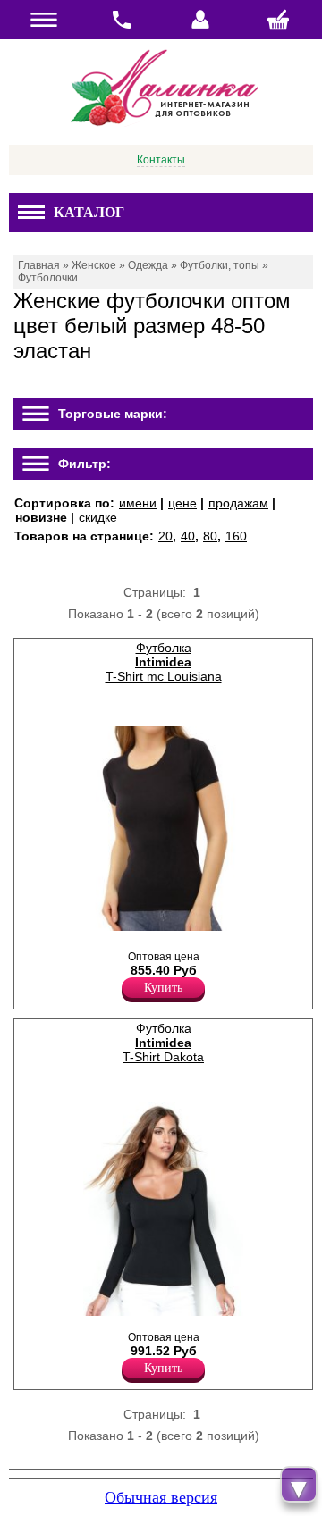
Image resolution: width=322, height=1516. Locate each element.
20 (165, 536)
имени (138, 503)
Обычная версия (161, 1497)
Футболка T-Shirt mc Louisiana (164, 662)
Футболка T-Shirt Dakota (163, 1042)
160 (236, 536)
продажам (238, 503)
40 (188, 536)
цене (182, 503)
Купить (163, 987)
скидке (98, 517)
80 (210, 536)
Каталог (89, 212)
